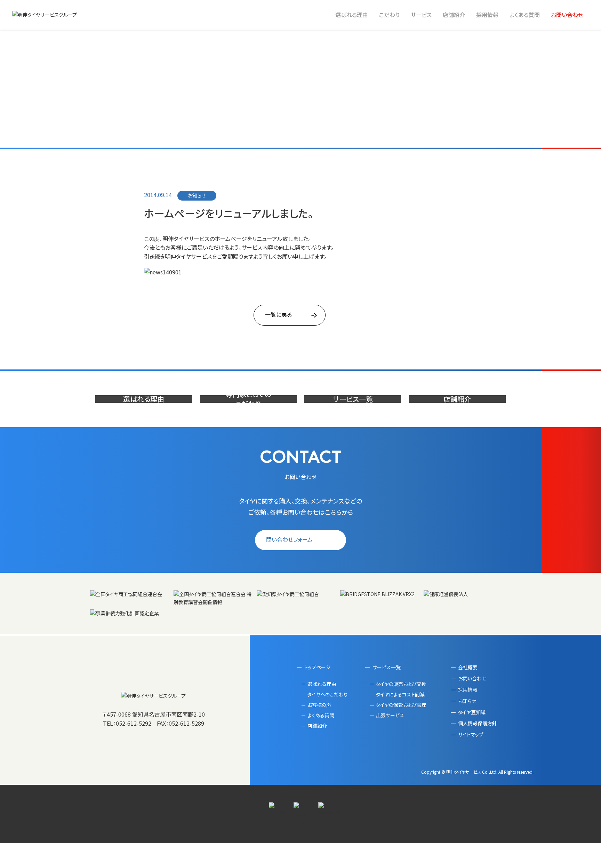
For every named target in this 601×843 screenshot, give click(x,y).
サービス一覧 (386, 667)
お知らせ (467, 700)
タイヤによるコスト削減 (400, 694)
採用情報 (487, 14)
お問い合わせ (567, 14)
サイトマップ (470, 734)
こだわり (389, 14)
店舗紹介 (454, 14)
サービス (421, 14)
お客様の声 (319, 704)
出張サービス (390, 715)
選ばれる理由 (351, 14)
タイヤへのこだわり (327, 694)
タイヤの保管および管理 (401, 704)
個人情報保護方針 (477, 723)
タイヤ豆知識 (472, 712)
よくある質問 (525, 14)
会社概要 (468, 667)
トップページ (317, 667)
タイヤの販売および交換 (401, 683)
